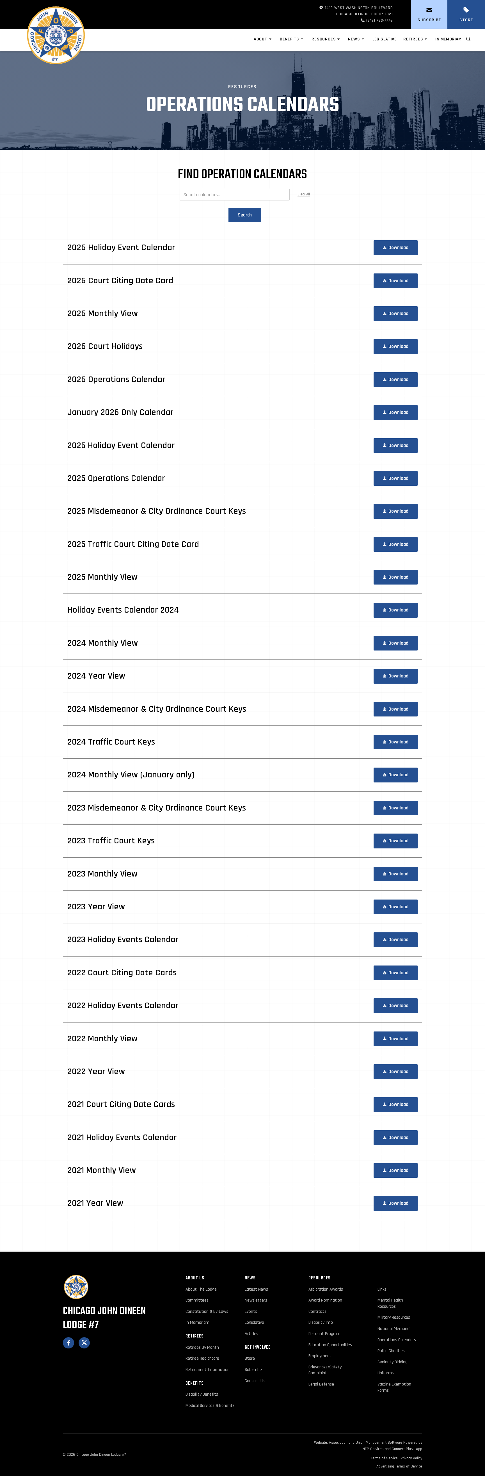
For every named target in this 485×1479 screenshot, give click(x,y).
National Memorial (394, 1329)
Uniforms (386, 1373)
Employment (319, 1356)
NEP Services (373, 1448)
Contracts (317, 1311)
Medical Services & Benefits (210, 1406)
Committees (197, 1300)
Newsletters (256, 1300)
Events (251, 1311)
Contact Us (255, 1381)
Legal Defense (321, 1384)
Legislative (254, 1322)
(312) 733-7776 (370, 20)
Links (382, 1289)
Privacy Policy (411, 1458)
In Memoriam (448, 39)
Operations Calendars (397, 1340)
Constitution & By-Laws (207, 1311)
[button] (263, 40)
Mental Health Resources (390, 1303)
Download (395, 248)
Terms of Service (384, 1458)
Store (250, 1358)
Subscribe (253, 1370)
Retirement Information (208, 1370)
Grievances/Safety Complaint (325, 1370)
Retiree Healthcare (202, 1358)
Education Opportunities (330, 1345)
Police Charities (391, 1351)
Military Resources (394, 1317)
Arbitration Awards (325, 1289)
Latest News (256, 1289)
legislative (384, 39)
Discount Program (324, 1334)
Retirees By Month (202, 1347)
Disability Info (320, 1322)
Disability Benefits (202, 1394)
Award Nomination (325, 1300)
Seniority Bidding (393, 1362)
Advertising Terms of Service (399, 1466)
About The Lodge (201, 1289)
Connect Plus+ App (407, 1448)
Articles (251, 1334)
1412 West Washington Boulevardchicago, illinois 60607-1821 (356, 11)
